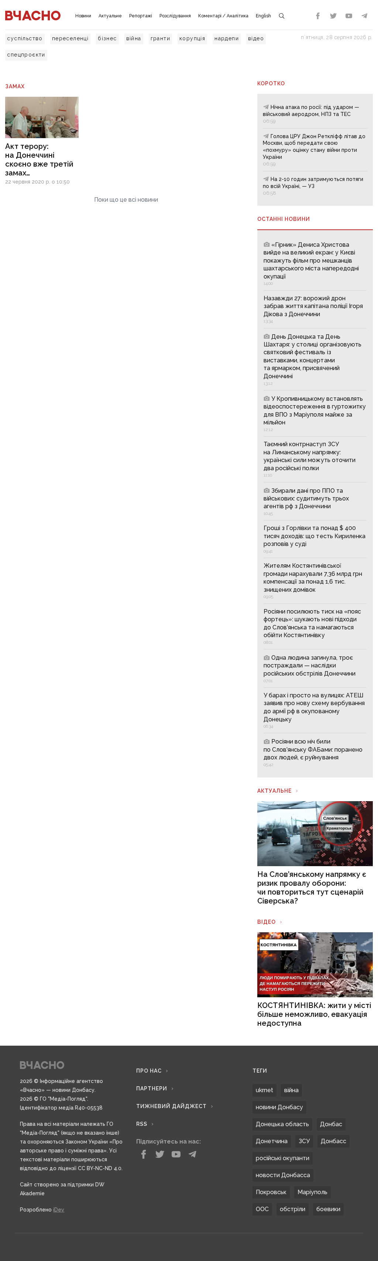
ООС (262, 1209)
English (263, 15)
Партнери (151, 1088)
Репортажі (140, 15)
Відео (266, 922)
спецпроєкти (26, 55)
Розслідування (175, 15)
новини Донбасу (279, 1107)
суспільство (24, 38)
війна (133, 38)
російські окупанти (282, 1158)
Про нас (149, 1071)
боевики (328, 1209)
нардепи (226, 38)
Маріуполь (312, 1192)
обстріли (292, 1209)
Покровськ (271, 1192)
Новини (83, 15)
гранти (160, 38)
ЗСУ (304, 1141)
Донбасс (333, 1141)
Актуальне (110, 15)
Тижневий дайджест (171, 1106)
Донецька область (282, 1124)
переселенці (70, 38)
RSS (141, 1124)
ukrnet (264, 1090)
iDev (58, 1210)
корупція (192, 38)
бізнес (107, 38)
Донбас (331, 1124)
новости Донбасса (283, 1175)
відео (256, 38)
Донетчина (272, 1141)
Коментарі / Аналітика (223, 15)
